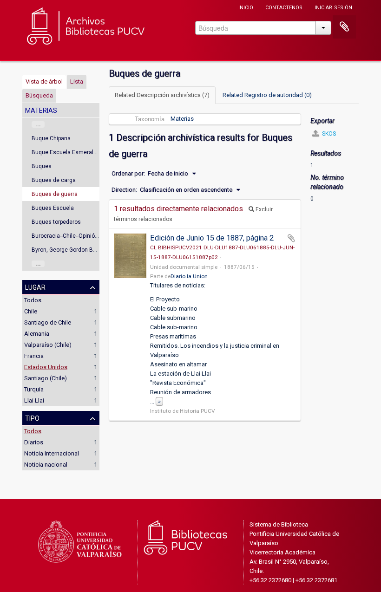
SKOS (328, 133)
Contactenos (283, 6)
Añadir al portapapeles (291, 238)
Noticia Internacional (51, 453)
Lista (76, 81)
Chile (30, 311)
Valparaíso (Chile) (48, 344)
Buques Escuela (53, 208)
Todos (32, 300)
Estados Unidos (45, 367)
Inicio (245, 6)
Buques (42, 166)
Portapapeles (344, 27)
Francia (34, 355)
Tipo (32, 417)
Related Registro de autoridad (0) (267, 94)
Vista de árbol (44, 81)
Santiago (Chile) (45, 378)
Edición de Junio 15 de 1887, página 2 (212, 238)
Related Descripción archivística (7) (162, 94)
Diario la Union (189, 276)
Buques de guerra (55, 194)
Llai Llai (34, 400)
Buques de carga (54, 180)
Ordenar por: (128, 173)
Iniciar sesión (333, 6)
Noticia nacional (45, 464)
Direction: (124, 189)
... (38, 124)
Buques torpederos (56, 222)
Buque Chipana (51, 138)
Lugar (35, 286)
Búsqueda (39, 95)
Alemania (36, 333)
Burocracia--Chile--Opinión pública (75, 236)
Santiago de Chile (47, 322)
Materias (182, 118)
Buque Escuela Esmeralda (66, 152)
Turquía (34, 389)
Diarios (33, 442)
